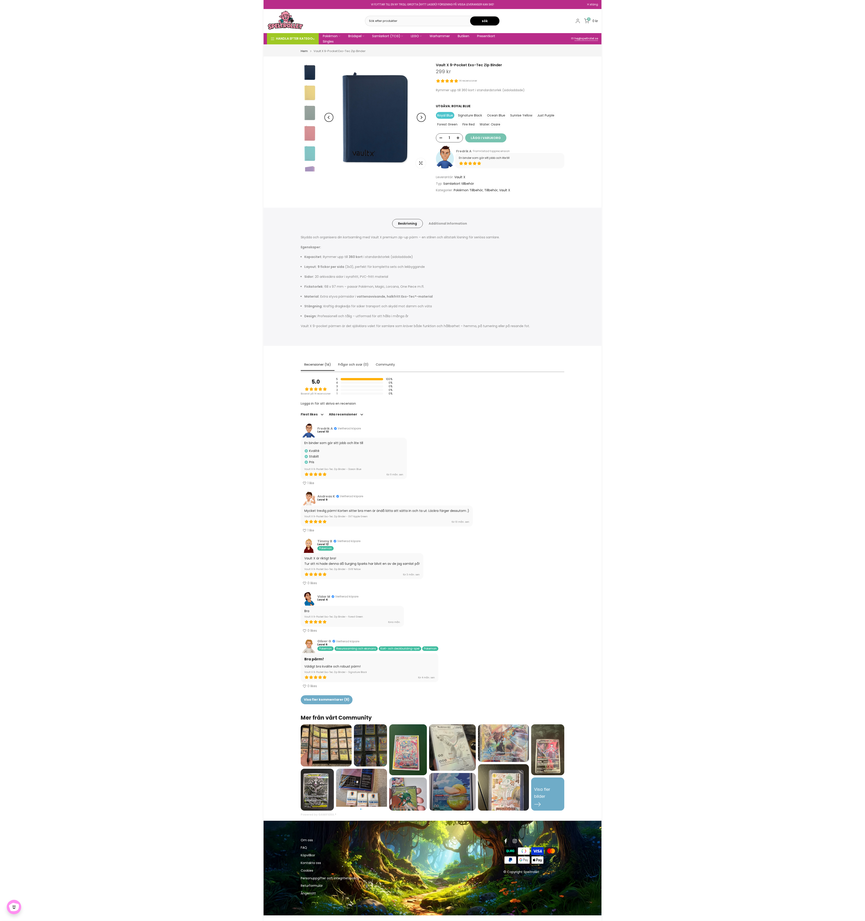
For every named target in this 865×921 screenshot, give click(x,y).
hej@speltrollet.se (586, 38)
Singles (328, 41)
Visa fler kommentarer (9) (326, 699)
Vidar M (323, 596)
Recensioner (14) (317, 364)
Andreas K (326, 496)
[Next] (421, 117)
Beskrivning (407, 223)
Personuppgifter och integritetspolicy (330, 878)
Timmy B (324, 541)
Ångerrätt (308, 893)
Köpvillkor (308, 855)
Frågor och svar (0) (353, 364)
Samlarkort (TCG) (386, 36)
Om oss (307, 840)
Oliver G (324, 641)
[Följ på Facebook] (505, 841)
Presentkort (486, 36)
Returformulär (312, 886)
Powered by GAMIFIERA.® (318, 814)
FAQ (304, 848)
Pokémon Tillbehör (468, 190)
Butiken (463, 36)
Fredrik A (463, 151)
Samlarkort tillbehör (458, 183)
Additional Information (448, 223)
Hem (304, 51)
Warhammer (440, 36)
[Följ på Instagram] (514, 841)
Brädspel (355, 36)
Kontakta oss (311, 863)
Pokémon (330, 36)
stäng (273, 4)
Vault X (459, 177)
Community (385, 364)
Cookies (307, 871)
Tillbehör (491, 190)
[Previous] (328, 117)
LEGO (415, 36)
